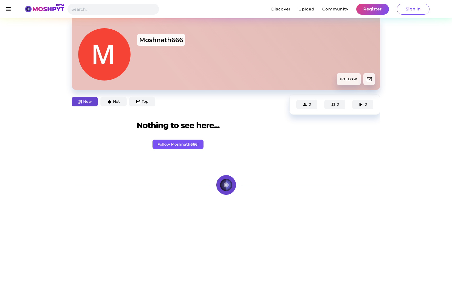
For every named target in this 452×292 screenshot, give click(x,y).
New (87, 101)
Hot (116, 101)
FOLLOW (349, 79)
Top (145, 101)
